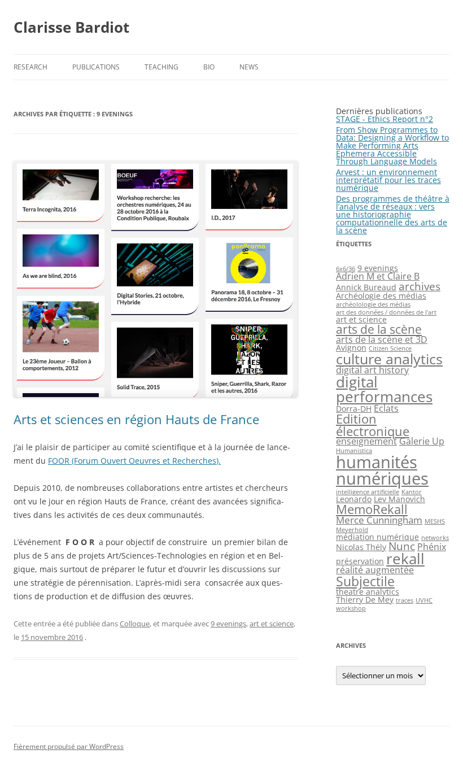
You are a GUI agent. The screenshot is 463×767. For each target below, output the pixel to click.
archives (419, 286)
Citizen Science (390, 348)
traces (404, 600)
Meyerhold (352, 530)
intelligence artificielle (367, 492)
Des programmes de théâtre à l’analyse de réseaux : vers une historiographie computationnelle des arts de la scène (392, 214)
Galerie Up (421, 441)
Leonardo (354, 499)
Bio (209, 67)
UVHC (424, 600)
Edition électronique (372, 425)
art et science (272, 623)
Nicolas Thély (361, 547)
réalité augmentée (375, 570)
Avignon (351, 347)
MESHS (435, 521)
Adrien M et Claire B (378, 276)
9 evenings (228, 623)
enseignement (366, 441)
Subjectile (365, 581)
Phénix (431, 547)
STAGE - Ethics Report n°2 (384, 119)
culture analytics (389, 358)
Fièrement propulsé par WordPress (69, 746)
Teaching (161, 67)
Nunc (401, 546)
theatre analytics (367, 591)
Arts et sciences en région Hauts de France (136, 419)
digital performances (384, 389)
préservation (360, 561)
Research (30, 67)
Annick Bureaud (366, 287)
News (249, 67)
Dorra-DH (354, 408)
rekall (405, 558)
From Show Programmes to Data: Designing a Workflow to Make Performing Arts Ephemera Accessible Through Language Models (392, 145)
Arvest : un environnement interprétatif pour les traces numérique (388, 180)
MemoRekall (372, 509)
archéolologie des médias (373, 304)
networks (435, 538)
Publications (96, 67)
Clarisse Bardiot (71, 27)
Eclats (386, 408)
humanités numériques (382, 470)
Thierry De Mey (365, 599)
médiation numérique (377, 536)
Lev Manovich (399, 499)
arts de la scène (379, 329)
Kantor (411, 492)
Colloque (135, 623)
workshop (351, 608)
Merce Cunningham (379, 519)
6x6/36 (345, 269)
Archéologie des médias (381, 295)
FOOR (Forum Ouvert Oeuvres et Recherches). (134, 460)
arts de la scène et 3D (381, 339)
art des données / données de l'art (386, 312)
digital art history (372, 370)
